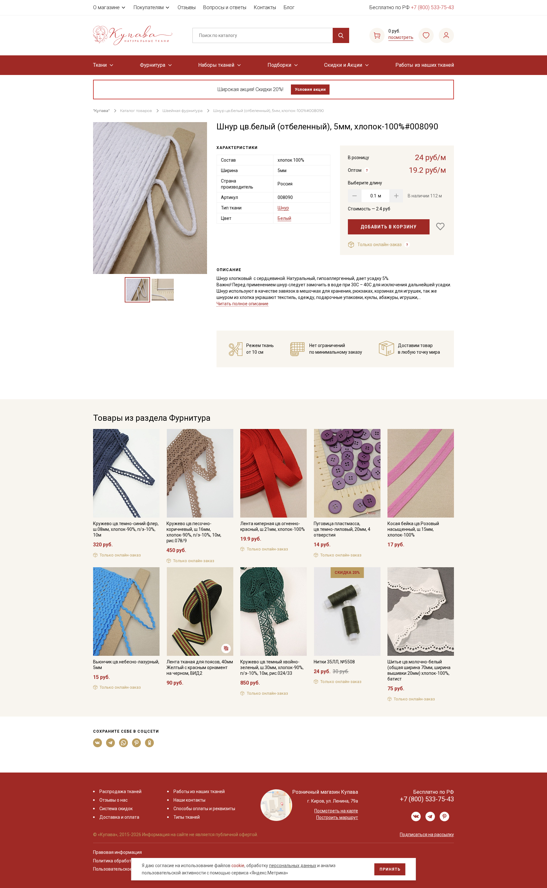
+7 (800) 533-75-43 (432, 7)
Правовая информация (117, 852)
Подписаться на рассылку (427, 834)
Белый (284, 218)
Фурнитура (152, 65)
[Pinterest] (136, 742)
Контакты (265, 7)
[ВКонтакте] (97, 742)
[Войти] (446, 35)
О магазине (106, 7)
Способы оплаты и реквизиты (204, 808)
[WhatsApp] (123, 742)
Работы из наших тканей (424, 65)
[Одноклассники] (149, 742)
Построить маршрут (337, 817)
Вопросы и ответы (224, 7)
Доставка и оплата (119, 817)
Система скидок (116, 808)
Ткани (100, 65)
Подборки (279, 65)
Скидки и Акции (343, 65)
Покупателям (149, 7)
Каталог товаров (136, 110)
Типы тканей (186, 817)
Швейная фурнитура (182, 110)
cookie (237, 865)
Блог (289, 7)
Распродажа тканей (120, 791)
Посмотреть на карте (336, 810)
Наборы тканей (216, 65)
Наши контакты (189, 800)
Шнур (283, 207)
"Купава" (101, 110)
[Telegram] (110, 742)
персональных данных (292, 865)
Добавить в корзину (389, 226)
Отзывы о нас (113, 800)
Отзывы (187, 7)
